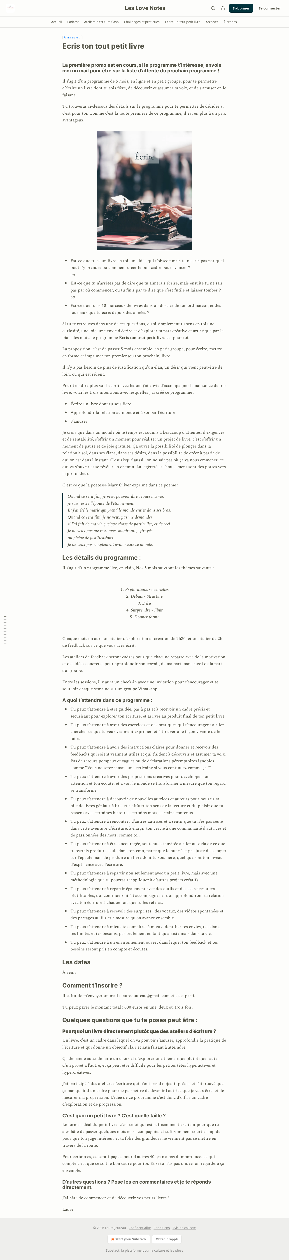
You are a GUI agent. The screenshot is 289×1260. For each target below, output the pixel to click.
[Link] (56, 67)
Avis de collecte (184, 1228)
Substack (112, 1250)
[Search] (212, 8)
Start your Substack (130, 1239)
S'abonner (241, 8)
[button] (57, 22)
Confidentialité (140, 1228)
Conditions (162, 1228)
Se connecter (270, 8)
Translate (72, 37)
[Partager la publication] (222, 8)
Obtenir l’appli (167, 1239)
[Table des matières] (5, 630)
